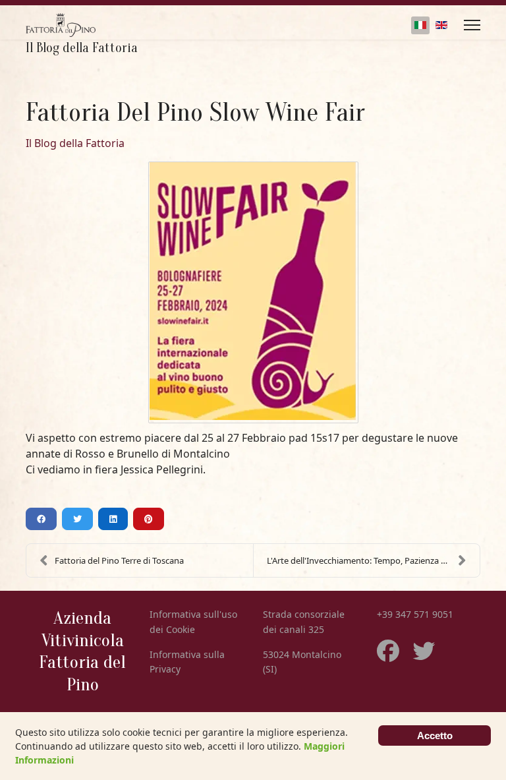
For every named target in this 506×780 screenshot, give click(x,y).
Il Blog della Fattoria (75, 143)
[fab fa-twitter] (410, 644)
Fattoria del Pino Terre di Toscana (119, 560)
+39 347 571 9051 (415, 614)
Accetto (435, 735)
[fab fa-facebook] (388, 644)
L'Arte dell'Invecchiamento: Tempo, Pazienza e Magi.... (371, 560)
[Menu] (472, 25)
